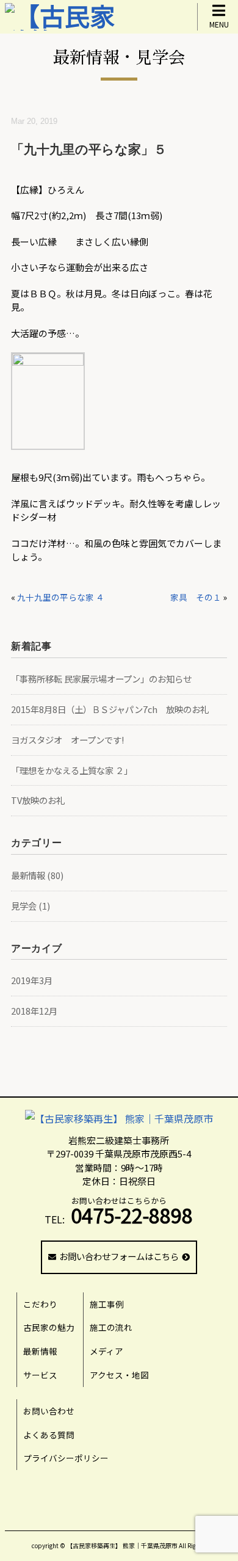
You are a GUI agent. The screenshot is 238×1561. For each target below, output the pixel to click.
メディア (106, 1351)
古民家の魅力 (48, 1327)
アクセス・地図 (119, 1375)
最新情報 (28, 875)
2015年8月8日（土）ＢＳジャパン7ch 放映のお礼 (110, 709)
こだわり (40, 1304)
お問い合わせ (48, 1411)
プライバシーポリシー (66, 1458)
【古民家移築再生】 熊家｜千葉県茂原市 (122, 1545)
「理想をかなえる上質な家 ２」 (71, 770)
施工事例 (107, 1304)
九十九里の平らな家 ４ (60, 597)
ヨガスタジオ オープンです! (67, 739)
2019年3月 (31, 980)
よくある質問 (48, 1435)
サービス (40, 1375)
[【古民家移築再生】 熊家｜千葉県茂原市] (119, 1118)
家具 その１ (196, 597)
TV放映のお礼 (38, 800)
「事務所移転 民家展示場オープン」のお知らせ (101, 678)
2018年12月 (34, 1010)
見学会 (24, 905)
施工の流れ (111, 1327)
